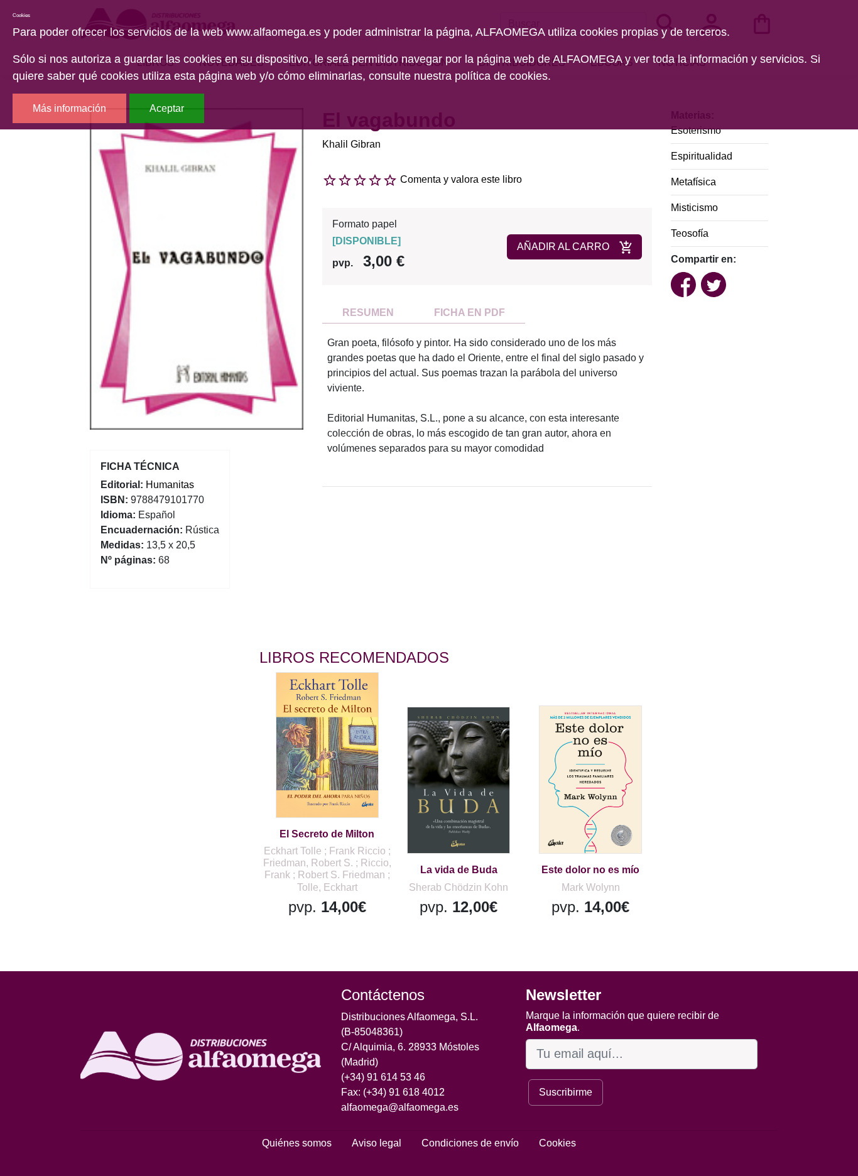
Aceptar (166, 108)
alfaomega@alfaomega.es (400, 1107)
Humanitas (170, 484)
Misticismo (694, 207)
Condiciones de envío (470, 1143)
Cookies (557, 1143)
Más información (69, 108)
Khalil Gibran (351, 144)
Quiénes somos (297, 1143)
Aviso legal (376, 1143)
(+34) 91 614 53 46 (383, 1077)
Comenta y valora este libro (461, 179)
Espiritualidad (701, 156)
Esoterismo (696, 130)
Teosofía (690, 233)
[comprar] (336, 699)
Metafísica (693, 182)
